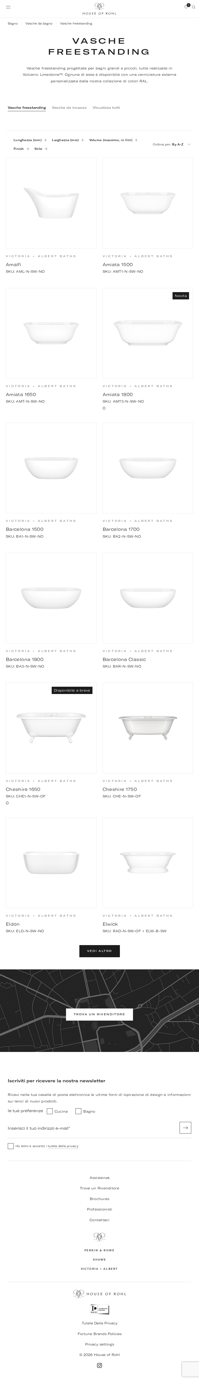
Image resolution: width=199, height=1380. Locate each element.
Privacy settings (99, 1344)
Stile (38, 149)
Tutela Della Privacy (99, 1323)
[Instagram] (99, 1365)
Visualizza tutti (106, 107)
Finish (19, 149)
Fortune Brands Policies (100, 1334)
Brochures (99, 1199)
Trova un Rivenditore (99, 1188)
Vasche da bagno (38, 23)
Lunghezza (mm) (27, 140)
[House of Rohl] (99, 1237)
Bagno (13, 23)
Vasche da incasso (69, 107)
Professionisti (99, 1209)
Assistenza (100, 1178)
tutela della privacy (63, 1146)
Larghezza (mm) (65, 140)
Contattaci (99, 1220)
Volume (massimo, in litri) (110, 140)
